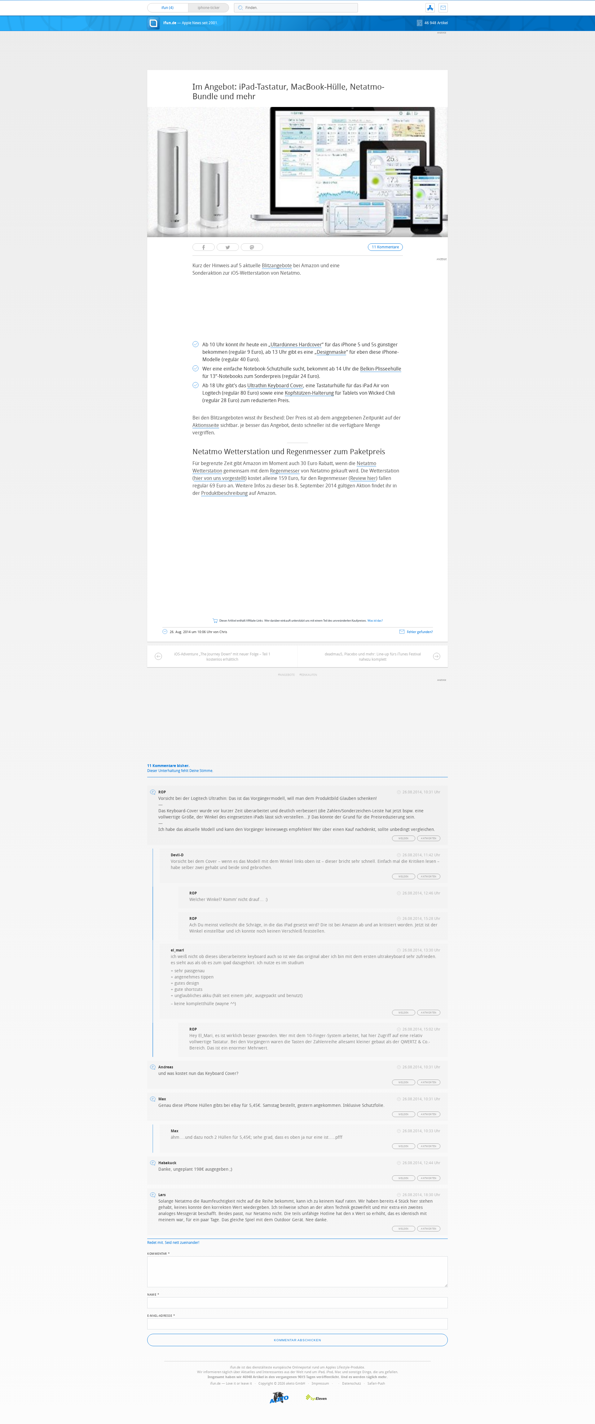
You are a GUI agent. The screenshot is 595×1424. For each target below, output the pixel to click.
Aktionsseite (205, 425)
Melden (403, 838)
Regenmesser (285, 471)
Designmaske (331, 352)
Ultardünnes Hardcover (296, 345)
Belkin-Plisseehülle (380, 369)
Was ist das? (375, 621)
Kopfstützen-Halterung (309, 393)
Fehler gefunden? (420, 632)
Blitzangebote (277, 265)
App (430, 7)
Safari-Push (376, 1384)
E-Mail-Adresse (161, 1315)
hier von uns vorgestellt (219, 478)
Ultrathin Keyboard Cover (275, 385)
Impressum (320, 1384)
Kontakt (443, 7)
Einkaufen (309, 675)
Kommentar (158, 1253)
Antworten (429, 838)
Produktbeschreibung (224, 493)
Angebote (287, 675)
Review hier (363, 478)
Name (153, 1294)
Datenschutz (351, 1384)
